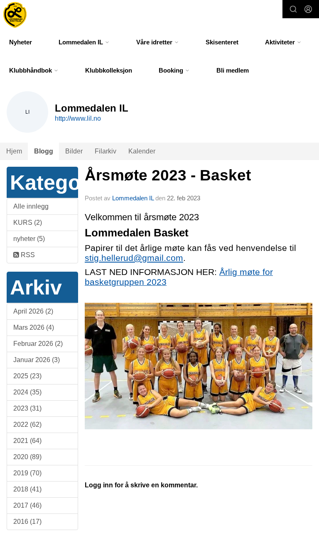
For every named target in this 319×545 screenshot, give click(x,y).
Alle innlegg (31, 206)
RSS (27, 254)
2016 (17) (27, 521)
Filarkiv (105, 151)
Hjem (14, 151)
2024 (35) (27, 392)
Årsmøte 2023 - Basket (168, 175)
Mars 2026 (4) (33, 327)
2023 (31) (27, 408)
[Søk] (293, 9)
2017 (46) (27, 505)
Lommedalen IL (133, 198)
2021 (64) (27, 440)
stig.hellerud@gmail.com (134, 258)
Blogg (43, 151)
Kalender (141, 151)
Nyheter (20, 42)
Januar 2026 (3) (36, 359)
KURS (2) (27, 222)
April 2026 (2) (33, 311)
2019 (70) (27, 473)
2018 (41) (27, 489)
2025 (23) (27, 376)
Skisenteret (222, 42)
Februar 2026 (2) (38, 343)
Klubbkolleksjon (108, 70)
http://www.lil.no (78, 118)
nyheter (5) (29, 238)
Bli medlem (232, 70)
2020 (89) (27, 456)
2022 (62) (27, 424)
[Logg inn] (308, 9)
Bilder (74, 151)
